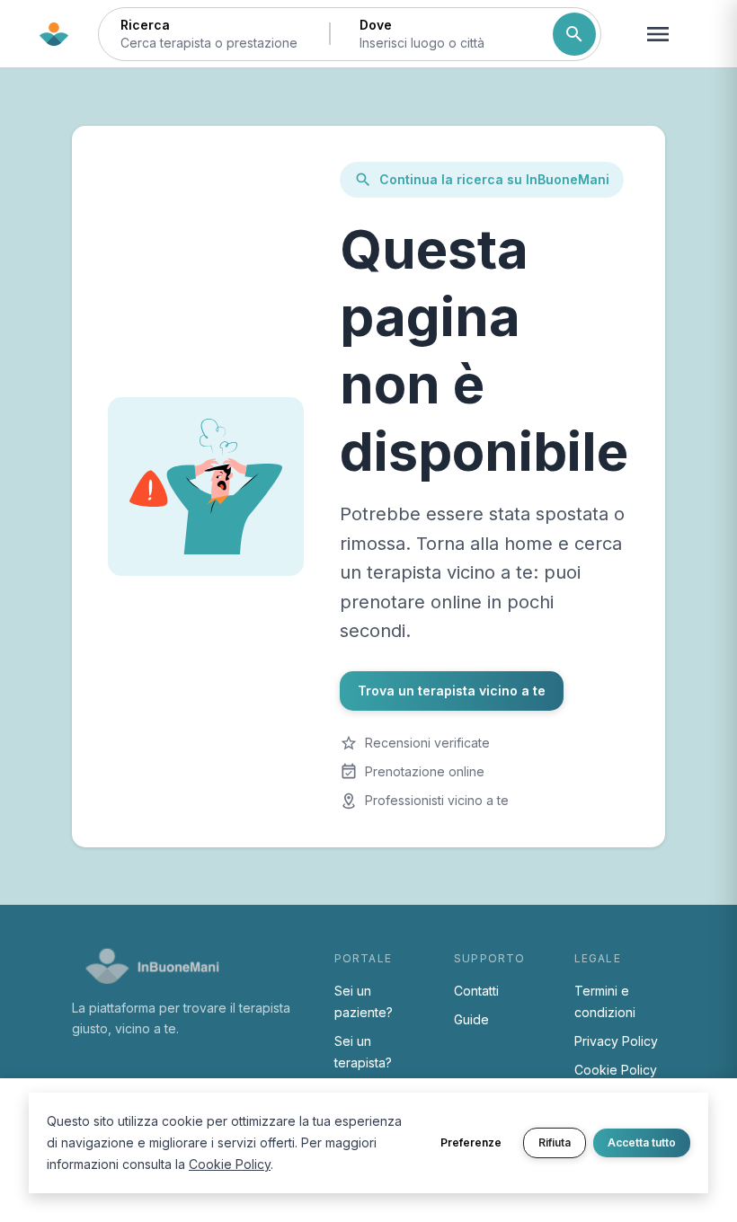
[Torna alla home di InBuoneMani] (54, 34)
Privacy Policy (616, 1041)
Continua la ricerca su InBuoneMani (494, 179)
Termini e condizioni (604, 1001)
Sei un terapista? (363, 1051)
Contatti (476, 990)
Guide (471, 1019)
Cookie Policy (615, 1069)
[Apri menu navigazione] (658, 34)
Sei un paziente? (363, 1001)
